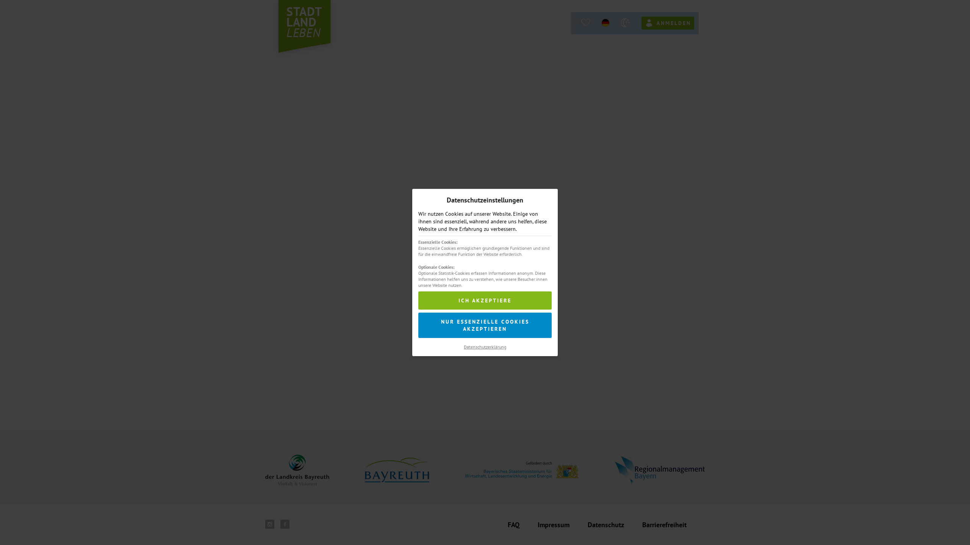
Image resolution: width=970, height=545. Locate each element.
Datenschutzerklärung (485, 347)
